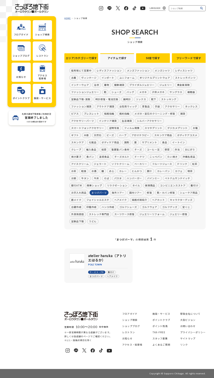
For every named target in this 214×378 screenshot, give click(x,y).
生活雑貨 (127, 120)
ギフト (75, 135)
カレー (123, 171)
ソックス (141, 99)
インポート (108, 77)
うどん (93, 221)
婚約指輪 (124, 113)
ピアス (75, 113)
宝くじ (186, 207)
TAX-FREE (159, 332)
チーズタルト (121, 156)
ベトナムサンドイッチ (177, 178)
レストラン (128, 332)
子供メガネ (158, 92)
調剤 (126, 142)
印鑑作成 (91, 207)
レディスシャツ (184, 70)
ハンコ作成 (108, 207)
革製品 (146, 106)
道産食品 (104, 156)
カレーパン (163, 171)
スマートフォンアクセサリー (87, 128)
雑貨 (182, 113)
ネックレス (191, 106)
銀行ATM (76, 185)
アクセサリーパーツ (82, 120)
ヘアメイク (120, 199)
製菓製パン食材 (120, 149)
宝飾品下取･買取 (80, 99)
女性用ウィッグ (128, 106)
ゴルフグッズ (169, 207)
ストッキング (168, 99)
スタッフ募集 (160, 338)
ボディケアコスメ (187, 135)
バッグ (130, 92)
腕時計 (127, 99)
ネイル (136, 185)
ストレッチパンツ (185, 77)
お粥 (73, 178)
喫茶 (190, 171)
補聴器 (191, 92)
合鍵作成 (76, 207)
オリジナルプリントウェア (155, 77)
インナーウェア (80, 85)
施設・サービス (161, 313)
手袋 (157, 106)
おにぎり (190, 149)
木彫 (86, 135)
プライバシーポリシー (193, 332)
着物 (106, 85)
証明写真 (114, 128)
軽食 (83, 171)
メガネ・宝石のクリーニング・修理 (154, 113)
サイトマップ (187, 338)
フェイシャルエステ (97, 199)
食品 (164, 142)
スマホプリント (153, 128)
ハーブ (123, 135)
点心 (111, 171)
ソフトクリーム (120, 164)
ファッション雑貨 (81, 106)
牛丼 (96, 178)
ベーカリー (140, 164)
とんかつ (137, 171)
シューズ (117, 92)
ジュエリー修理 (178, 214)
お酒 (93, 171)
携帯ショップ (94, 185)
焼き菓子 (76, 156)
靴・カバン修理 (166, 192)
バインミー (153, 178)
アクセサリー (172, 106)
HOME (67, 18)
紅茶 (194, 164)
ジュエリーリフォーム (152, 214)
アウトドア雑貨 (105, 106)
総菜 (103, 149)
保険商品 (150, 185)
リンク (184, 344)
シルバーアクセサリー (149, 120)
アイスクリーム (80, 164)
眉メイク (76, 199)
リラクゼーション (117, 185)
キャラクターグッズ (181, 199)
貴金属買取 (183, 85)
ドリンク (182, 164)
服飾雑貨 (119, 85)
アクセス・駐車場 (132, 344)
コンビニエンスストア (173, 185)
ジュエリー (165, 85)
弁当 (177, 149)
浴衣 (96, 85)
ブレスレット (91, 113)
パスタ (118, 178)
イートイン (178, 142)
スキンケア (77, 142)
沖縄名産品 (189, 156)
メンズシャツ (162, 70)
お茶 (73, 171)
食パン (90, 156)
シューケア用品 (189, 192)
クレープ (76, 149)
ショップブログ (131, 326)
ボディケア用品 (110, 142)
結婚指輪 (109, 113)
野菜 (167, 149)
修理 (149, 192)
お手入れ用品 (78, 192)
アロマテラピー (140, 135)
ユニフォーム (127, 77)
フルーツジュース (162, 164)
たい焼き (172, 156)
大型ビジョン (187, 320)
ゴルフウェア (149, 207)
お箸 (195, 128)
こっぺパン (156, 156)
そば (106, 178)
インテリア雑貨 (108, 120)
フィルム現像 (131, 128)
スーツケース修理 (124, 214)
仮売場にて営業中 (81, 70)
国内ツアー (135, 192)
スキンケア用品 (163, 135)
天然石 (98, 135)
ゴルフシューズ (128, 207)
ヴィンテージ (88, 77)
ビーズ (110, 135)
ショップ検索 (129, 320)
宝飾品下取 (77, 221)
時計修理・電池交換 (106, 99)
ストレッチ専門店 (99, 214)
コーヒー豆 (153, 149)
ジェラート (100, 164)
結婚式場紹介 (139, 199)
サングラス (176, 92)
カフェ (179, 171)
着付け (194, 185)
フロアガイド (129, 313)
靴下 (153, 99)
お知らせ (127, 338)
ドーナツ (139, 156)
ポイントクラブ (161, 320)
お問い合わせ (187, 326)
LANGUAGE (155, 8)
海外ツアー (118, 192)
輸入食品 (91, 149)
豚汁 (149, 171)
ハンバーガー (134, 178)
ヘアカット (158, 199)
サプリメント (149, 142)
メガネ (143, 92)
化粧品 (93, 142)
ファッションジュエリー (85, 92)
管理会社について (190, 313)
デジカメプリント (177, 128)
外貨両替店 (77, 214)
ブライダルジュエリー (141, 85)
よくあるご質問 (161, 344)
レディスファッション (109, 70)
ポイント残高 (160, 326)
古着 (73, 77)
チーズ (138, 149)
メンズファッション (138, 70)
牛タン (85, 178)
